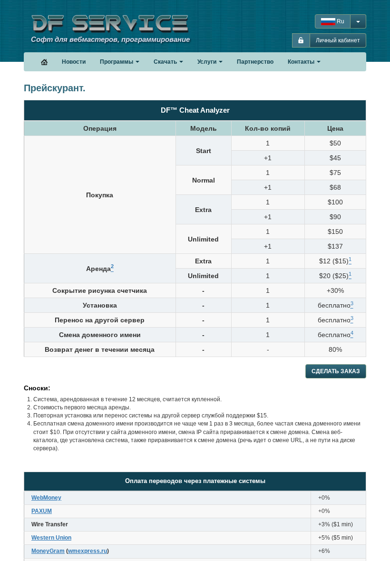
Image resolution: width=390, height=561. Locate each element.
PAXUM (41, 511)
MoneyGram (48, 551)
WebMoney (46, 497)
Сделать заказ (336, 371)
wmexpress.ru (87, 551)
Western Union (51, 537)
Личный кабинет (338, 40)
